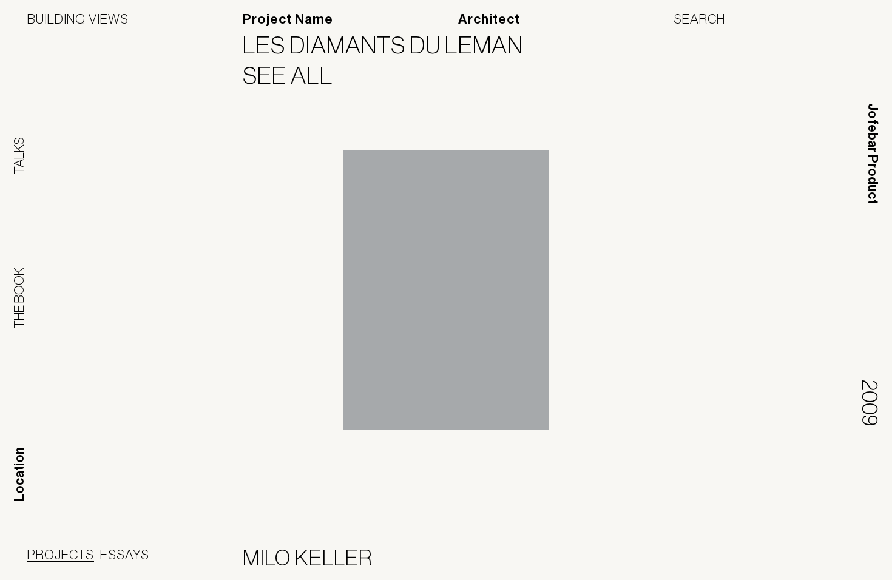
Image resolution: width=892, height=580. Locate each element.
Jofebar (833, 556)
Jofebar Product (872, 153)
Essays (124, 554)
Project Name (288, 19)
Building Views (78, 19)
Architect (489, 19)
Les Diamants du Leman (390, 45)
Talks (19, 155)
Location (19, 474)
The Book (19, 298)
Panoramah (755, 560)
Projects (60, 554)
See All (295, 75)
